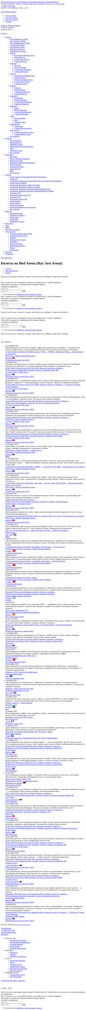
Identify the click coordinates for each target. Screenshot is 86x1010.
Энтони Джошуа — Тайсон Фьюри (18, 703)
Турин (7, 722)
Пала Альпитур (11, 719)
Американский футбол (18, 236)
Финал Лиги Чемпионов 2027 (16, 610)
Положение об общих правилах (13, 981)
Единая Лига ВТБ (17, 167)
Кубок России (19, 57)
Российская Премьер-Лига (24, 55)
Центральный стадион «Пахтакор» (18, 596)
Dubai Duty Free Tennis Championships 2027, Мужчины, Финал (29, 732)
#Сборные (9, 254)
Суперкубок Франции (22, 112)
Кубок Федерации (17, 205)
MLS (16, 120)
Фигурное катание (12, 230)
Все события (14, 136)
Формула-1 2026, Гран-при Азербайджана (21, 672)
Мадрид (8, 615)
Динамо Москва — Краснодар (37, 402)
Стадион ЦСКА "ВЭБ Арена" (16, 372)
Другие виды (10, 232)
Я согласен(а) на (22, 294)
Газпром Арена (11, 863)
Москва (8, 358)
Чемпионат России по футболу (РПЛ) (19, 376)
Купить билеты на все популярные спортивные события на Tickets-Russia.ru (30, 2)
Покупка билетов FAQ (18, 969)
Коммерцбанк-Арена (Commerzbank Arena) (21, 781)
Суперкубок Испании (22, 70)
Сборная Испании (21, 72)
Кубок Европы (15, 165)
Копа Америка (19, 118)
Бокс (7, 225)
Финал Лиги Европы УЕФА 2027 (18, 779)
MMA (7, 228)
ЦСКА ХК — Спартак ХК (33, 747)
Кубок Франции (20, 110)
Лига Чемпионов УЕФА (19, 39)
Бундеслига (18, 98)
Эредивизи (18, 126)
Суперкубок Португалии (23, 132)
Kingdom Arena (11, 705)
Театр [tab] (8, 273)
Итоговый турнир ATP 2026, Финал (19, 717)
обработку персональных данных (29, 294)
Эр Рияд (8, 707)
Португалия (14, 130)
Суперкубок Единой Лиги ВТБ (17, 360)
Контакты (4, 934)
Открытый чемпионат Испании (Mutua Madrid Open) (30, 189)
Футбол (8, 37)
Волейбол (13, 242)
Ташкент (8, 598)
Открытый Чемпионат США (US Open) (25, 185)
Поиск (12, 963)
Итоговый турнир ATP (18, 199)
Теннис (8, 175)
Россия (12, 53)
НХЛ (12, 149)
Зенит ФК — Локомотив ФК (35, 860)
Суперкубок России (22, 59)
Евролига (13, 157)
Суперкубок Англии (22, 82)
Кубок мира (14, 217)
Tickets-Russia (6, 928)
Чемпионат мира (16, 144)
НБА (12, 171)
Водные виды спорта (18, 240)
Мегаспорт (9, 627)
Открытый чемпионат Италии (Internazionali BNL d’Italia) (32, 191)
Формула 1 (9, 223)
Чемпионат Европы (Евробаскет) (22, 163)
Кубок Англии (19, 78)
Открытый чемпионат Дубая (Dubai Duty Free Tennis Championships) (36, 181)
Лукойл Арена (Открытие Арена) (18, 504)
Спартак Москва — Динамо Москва (36, 501)
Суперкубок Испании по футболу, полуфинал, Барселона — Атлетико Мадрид (35, 561)
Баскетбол (9, 155)
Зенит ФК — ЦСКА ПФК (33, 876)
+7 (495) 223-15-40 (8, 6)
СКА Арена (9, 797)
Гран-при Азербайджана (14, 678)
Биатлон (8, 211)
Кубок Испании (20, 68)
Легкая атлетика (16, 244)
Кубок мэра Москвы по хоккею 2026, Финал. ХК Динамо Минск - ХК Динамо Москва (38, 625)
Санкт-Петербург (11, 800)
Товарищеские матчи (18, 51)
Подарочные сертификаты (20, 942)
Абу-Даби (9, 535)
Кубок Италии (19, 90)
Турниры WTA (15, 193)
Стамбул (8, 551)
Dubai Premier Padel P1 (18, 183)
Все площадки (6, 258)
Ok (24, 291)
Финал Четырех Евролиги (20, 159)
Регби (12, 248)
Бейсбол (13, 238)
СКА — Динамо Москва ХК (39, 794)
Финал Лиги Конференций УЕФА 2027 (20, 656)
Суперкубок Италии (22, 92)
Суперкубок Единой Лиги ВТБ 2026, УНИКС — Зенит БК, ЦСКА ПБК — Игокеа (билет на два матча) (45, 467)
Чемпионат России (17, 221)
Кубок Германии (20, 100)
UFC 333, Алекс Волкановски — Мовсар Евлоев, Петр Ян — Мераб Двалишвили (36, 530)
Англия (13, 74)
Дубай (7, 736)
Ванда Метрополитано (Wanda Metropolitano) (22, 612)
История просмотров (18, 948)
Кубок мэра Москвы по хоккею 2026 (19, 631)
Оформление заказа (17, 967)
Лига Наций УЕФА (17, 47)
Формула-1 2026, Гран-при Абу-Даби (19, 688)
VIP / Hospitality (16, 977)
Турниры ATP (15, 197)
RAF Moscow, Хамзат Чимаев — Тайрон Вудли (23, 450)
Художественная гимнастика (21, 234)
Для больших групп (17, 975)
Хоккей (8, 138)
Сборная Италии (20, 94)
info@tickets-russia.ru (8, 12)
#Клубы (8, 252)
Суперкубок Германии (23, 102)
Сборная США (20, 122)
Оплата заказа (10, 16)
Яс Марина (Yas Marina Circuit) (17, 690)
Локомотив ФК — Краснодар (37, 895)
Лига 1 (16, 108)
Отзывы (8, 22)
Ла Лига (17, 65)
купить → (5, 33)
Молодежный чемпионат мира (21, 147)
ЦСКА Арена (10, 750)
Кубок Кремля (15, 201)
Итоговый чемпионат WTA (20, 195)
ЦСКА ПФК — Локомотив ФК (35, 844)
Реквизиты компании (18, 956)
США (12, 116)
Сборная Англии (20, 84)
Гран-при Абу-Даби (12, 695)
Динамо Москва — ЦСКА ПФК (37, 435)
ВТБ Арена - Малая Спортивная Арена (20, 356)
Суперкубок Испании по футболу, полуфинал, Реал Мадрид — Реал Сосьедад (35, 547)
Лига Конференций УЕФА (20, 43)
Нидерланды (15, 124)
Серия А (17, 88)
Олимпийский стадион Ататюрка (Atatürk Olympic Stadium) (28, 549)
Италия (12, 86)
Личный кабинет (16, 944)
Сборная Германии (21, 104)
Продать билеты (11, 20)
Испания (13, 63)
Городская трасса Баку (13, 674)
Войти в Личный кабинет (11, 25)
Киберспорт (14, 250)
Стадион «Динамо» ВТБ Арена (17, 405)
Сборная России (20, 61)
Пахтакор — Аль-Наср (30, 593)
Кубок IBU (14, 219)
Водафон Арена (11, 658)
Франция (13, 106)
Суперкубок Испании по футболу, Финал (21, 578)
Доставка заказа (11, 18)
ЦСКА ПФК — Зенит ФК (35, 369)
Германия (13, 96)
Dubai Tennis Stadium (13, 734)
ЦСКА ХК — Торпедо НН (33, 764)
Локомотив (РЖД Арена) (14, 898)
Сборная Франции (21, 114)
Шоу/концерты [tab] (11, 271)
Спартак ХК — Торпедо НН (34, 640)
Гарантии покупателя (18, 940)
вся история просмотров (22, 925)
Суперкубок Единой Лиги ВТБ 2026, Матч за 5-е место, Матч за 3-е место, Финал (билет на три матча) (44, 516)
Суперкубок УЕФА (17, 45)
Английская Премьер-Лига (24, 76)
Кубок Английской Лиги (23, 80)
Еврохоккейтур (16, 142)
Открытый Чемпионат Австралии (23, 207)
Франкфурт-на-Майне (13, 783)
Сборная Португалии (22, 134)
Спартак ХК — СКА (34, 811)
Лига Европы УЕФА (18, 41)
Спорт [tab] (8, 269)
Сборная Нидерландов (23, 128)
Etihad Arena (10, 532)
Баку (7, 676)
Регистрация (14, 946)
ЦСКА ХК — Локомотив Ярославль (41, 827)
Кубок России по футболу (15, 851)
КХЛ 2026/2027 (16, 140)
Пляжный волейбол (17, 246)
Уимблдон (14, 179)
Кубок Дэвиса (15, 203)
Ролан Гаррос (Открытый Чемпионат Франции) (28, 177)
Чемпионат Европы (17, 49)
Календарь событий (17, 961)
